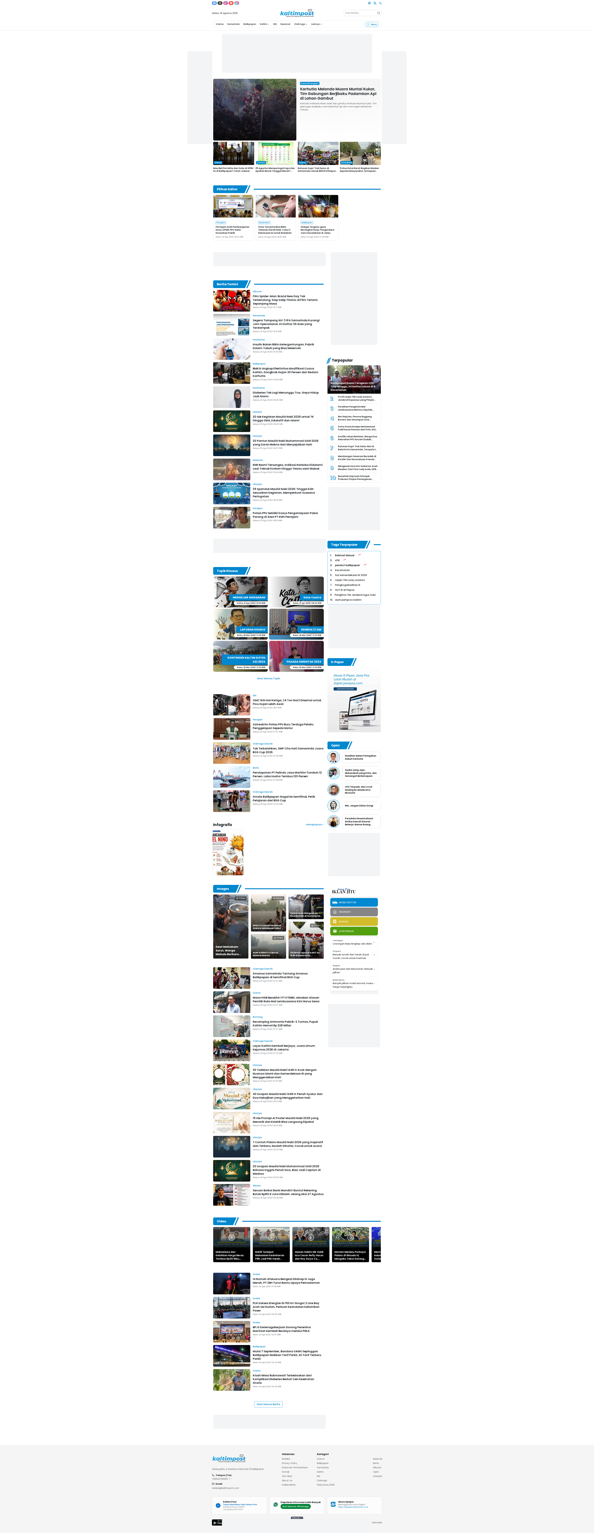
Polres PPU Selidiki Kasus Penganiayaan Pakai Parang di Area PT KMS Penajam (285, 515)
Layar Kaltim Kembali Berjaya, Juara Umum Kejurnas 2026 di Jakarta (284, 1047)
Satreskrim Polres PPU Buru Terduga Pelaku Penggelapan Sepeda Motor (283, 726)
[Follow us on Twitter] (219, 3)
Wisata (257, 1185)
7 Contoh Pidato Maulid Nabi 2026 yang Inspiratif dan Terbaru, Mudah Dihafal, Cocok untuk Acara (288, 1144)
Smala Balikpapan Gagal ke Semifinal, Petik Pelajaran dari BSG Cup (284, 798)
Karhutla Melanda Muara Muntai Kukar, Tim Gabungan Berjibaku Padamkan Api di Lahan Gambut (338, 93)
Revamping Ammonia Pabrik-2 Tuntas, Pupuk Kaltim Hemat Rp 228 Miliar (285, 1023)
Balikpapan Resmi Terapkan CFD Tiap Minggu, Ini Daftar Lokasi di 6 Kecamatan (353, 386)
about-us (287, 1480)
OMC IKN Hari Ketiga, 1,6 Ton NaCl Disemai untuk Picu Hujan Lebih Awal (287, 702)
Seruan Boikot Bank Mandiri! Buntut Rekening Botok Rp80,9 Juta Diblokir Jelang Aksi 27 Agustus (288, 1192)
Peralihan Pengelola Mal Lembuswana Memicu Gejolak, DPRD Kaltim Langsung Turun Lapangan (355, 411)
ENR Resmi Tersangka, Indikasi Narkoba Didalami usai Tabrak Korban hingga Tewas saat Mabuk (288, 466)
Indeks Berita (289, 1484)
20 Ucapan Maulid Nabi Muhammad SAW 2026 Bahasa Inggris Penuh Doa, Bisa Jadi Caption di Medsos (287, 1170)
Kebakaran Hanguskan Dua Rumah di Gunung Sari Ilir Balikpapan (306, 916)
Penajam (258, 508)
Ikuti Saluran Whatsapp (295, 1506)
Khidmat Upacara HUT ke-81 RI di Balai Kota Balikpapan (305, 955)
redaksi (286, 1458)
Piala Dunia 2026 (326, 1484)
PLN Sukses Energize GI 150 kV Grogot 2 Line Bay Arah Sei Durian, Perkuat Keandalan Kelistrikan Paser (286, 1306)
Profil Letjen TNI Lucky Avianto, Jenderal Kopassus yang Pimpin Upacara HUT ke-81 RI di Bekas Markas (356, 401)
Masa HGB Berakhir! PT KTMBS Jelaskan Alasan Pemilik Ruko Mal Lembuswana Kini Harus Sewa (286, 999)
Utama (220, 24)
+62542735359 (220, 1478)
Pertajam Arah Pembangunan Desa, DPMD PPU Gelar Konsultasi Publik (232, 229)
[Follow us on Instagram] (225, 3)
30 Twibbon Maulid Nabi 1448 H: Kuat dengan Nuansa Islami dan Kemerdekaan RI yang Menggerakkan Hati (285, 1073)
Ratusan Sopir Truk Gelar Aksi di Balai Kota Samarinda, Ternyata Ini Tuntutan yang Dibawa (358, 449)
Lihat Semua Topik (268, 678)
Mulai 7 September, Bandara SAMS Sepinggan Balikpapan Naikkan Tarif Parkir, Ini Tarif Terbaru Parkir (287, 1355)
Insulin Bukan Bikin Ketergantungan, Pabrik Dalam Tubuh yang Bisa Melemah (283, 346)
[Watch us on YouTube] (231, 3)
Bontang (258, 1016)
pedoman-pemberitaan (295, 1467)
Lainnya (315, 24)
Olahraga (299, 24)
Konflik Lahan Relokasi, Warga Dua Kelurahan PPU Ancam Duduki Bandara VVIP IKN (357, 439)
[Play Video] (232, 1237)
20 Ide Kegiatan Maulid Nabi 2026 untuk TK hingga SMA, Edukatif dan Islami (283, 418)
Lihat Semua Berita (268, 1404)
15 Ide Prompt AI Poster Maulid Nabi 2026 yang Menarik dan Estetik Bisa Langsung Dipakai (286, 1120)
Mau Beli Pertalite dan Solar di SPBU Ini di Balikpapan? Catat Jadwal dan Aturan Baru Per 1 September (233, 171)
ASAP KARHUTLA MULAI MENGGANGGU (265, 954)
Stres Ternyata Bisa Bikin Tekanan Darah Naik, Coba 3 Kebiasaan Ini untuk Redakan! (275, 229)
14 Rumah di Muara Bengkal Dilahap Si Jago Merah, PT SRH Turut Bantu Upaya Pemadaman (286, 1281)
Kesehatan (259, 339)
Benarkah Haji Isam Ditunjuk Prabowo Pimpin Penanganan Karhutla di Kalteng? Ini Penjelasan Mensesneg (357, 481)
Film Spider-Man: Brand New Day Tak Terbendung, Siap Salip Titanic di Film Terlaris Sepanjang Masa (285, 300)
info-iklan (287, 1476)
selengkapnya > (315, 824)
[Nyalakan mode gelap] (380, 3)
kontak (285, 1471)
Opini (376, 1471)
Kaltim (263, 24)
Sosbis (256, 1274)
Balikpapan (249, 24)
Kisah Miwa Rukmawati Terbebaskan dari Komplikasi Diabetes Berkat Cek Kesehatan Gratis (283, 1379)
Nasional (285, 24)
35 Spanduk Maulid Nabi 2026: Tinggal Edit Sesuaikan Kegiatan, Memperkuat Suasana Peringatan (284, 492)
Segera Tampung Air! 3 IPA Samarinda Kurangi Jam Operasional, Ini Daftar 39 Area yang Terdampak (286, 324)
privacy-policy (289, 1463)
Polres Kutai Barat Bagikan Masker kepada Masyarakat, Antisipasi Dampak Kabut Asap (359, 171)
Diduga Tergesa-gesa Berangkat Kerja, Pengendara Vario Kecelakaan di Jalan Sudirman (317, 231)
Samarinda (233, 24)
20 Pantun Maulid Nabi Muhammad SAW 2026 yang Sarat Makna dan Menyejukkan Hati (286, 442)
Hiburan (257, 291)
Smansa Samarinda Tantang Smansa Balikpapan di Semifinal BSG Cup (280, 975)
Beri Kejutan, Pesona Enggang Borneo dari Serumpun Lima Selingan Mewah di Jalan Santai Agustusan (356, 421)
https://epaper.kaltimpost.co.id (353, 1507)
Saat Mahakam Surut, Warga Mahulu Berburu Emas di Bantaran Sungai (229, 954)
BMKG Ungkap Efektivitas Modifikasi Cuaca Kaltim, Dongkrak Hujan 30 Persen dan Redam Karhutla (285, 372)
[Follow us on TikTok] (236, 3)
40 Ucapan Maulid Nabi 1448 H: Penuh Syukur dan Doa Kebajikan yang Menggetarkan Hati (288, 1096)
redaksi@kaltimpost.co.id (225, 1488)
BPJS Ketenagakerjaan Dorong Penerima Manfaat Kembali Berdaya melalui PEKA (282, 1329)
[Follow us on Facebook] (214, 3)
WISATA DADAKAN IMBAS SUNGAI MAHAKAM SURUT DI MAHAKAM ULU (267, 928)
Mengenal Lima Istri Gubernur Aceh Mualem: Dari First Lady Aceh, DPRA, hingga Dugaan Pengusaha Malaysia (358, 471)
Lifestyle (257, 411)
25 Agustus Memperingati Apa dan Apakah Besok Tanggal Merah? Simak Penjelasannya (275, 171)
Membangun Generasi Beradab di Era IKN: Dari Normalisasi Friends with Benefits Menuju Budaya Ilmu (357, 459)
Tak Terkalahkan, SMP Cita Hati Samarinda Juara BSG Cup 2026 (288, 750)
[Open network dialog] (369, 3)
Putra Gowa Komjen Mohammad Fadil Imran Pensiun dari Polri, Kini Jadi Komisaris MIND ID (357, 429)
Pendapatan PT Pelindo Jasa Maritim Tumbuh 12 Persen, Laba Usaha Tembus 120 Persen (287, 774)
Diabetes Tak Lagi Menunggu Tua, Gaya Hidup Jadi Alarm (286, 394)
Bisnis (256, 767)
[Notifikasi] (375, 3)
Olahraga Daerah (263, 743)
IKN (275, 24)
